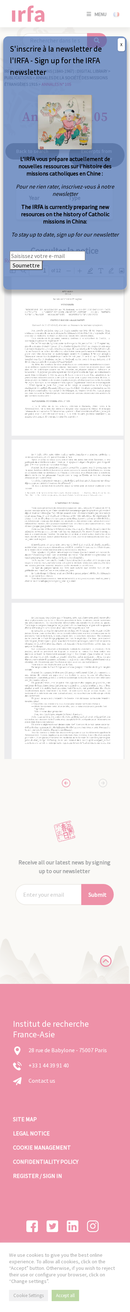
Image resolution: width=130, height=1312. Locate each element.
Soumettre (26, 265)
